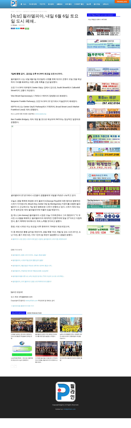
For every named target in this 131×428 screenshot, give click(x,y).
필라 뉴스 (18, 11)
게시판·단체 (33, 4)
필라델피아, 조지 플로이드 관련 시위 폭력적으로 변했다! (32, 281)
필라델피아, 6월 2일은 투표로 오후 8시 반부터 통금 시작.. (32, 266)
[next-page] (15, 366)
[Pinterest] (22, 30)
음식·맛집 (97, 4)
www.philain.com (31, 301)
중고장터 (51, 4)
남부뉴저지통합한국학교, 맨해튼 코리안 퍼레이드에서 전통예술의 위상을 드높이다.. (71, 336)
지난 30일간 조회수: (95, 19)
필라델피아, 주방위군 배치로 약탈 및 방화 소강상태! (30, 271)
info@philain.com (69, 409)
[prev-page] (12, 366)
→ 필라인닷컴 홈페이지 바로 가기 (22, 306)
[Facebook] (13, 30)
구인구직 (42, 4)
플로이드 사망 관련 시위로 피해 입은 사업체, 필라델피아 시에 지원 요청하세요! (40, 239)
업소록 (89, 4)
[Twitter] (18, 30)
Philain (15, 25)
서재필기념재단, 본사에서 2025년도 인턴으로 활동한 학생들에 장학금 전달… (21, 336)
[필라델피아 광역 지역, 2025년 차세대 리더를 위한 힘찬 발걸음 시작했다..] (46, 325)
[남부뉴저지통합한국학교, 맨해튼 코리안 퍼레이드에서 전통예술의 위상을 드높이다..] (71, 325)
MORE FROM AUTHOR (34, 313)
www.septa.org (40, 114)
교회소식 (105, 4)
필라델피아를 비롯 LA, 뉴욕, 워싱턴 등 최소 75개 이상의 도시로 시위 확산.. (38, 276)
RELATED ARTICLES (18, 313)
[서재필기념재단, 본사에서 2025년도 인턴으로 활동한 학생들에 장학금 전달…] (22, 325)
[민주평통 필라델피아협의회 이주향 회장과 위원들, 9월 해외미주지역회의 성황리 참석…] (46, 348)
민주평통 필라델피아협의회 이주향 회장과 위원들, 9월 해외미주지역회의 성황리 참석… (46, 360)
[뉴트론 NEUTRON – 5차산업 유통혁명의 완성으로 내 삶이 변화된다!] (22, 348)
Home (12, 11)
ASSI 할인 (68, 4)
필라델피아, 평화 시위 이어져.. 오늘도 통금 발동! (29, 255)
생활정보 (59, 4)
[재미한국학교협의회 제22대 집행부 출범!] (71, 348)
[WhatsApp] (27, 30)
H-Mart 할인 (79, 4)
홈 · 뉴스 (23, 4)
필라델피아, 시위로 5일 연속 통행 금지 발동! (28, 260)
